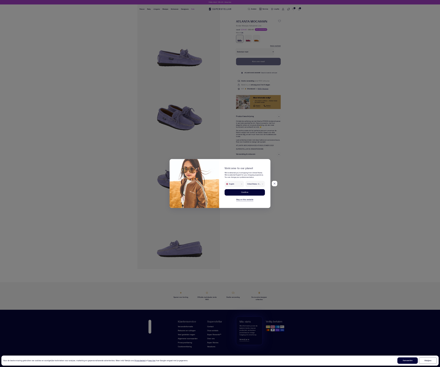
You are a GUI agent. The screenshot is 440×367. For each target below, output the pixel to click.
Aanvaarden (407, 360)
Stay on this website (244, 199)
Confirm (244, 192)
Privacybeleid (140, 360)
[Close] (274, 183)
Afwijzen (427, 360)
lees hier (152, 360)
